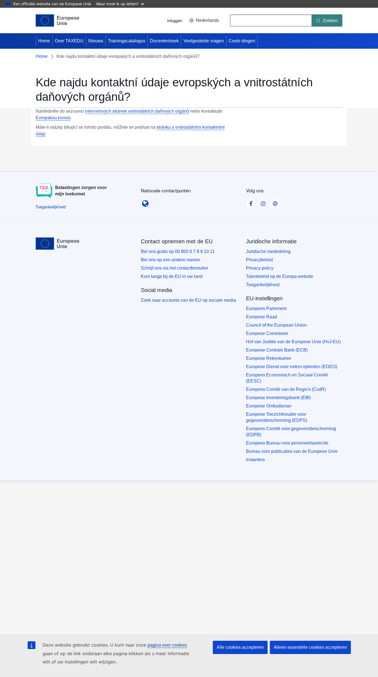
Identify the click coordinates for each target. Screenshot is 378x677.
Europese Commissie (267, 333)
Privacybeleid (259, 259)
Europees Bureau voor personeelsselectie (287, 443)
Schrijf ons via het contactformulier (174, 268)
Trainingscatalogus (126, 40)
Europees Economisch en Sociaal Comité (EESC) (287, 378)
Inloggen (174, 20)
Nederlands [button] (207, 20)
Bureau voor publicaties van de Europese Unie (292, 451)
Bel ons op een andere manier (170, 259)
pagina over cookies (167, 645)
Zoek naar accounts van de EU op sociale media (188, 300)
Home (44, 40)
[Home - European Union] (58, 20)
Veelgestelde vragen (203, 40)
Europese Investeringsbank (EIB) (278, 397)
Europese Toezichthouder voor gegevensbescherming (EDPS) (276, 417)
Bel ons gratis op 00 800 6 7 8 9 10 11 (178, 251)
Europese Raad (261, 316)
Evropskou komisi (53, 117)
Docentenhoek (164, 40)
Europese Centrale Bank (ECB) (277, 350)
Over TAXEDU (69, 40)
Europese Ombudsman (268, 406)
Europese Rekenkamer (268, 358)
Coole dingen (242, 40)
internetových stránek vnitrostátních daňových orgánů (137, 111)
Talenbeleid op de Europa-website (279, 276)
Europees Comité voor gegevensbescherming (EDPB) (291, 431)
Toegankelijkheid (262, 284)
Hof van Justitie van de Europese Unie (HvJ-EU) (293, 341)
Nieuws (95, 40)
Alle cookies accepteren (240, 647)
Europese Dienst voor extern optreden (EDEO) (291, 366)
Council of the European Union (276, 325)
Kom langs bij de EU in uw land (172, 276)
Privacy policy (259, 268)
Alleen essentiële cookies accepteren (310, 647)
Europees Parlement (266, 308)
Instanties (255, 459)
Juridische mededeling (268, 251)
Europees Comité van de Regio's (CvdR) (286, 389)
